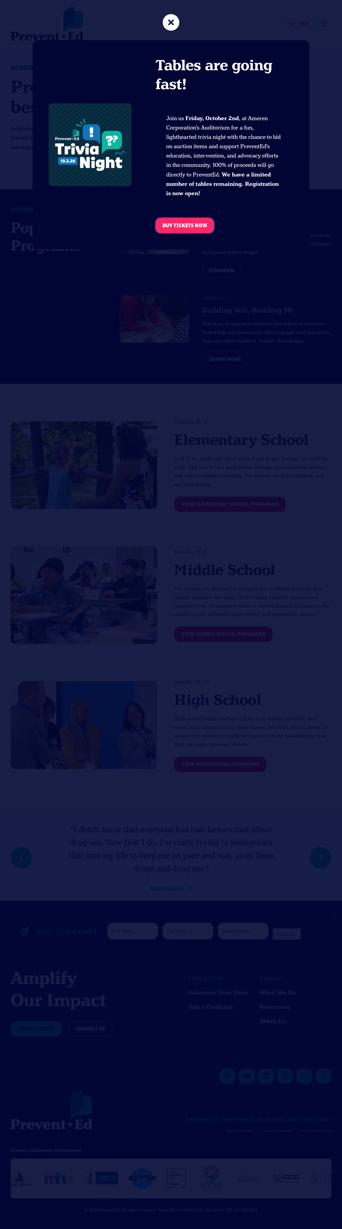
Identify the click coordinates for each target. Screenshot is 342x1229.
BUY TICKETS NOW (184, 226)
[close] (171, 23)
